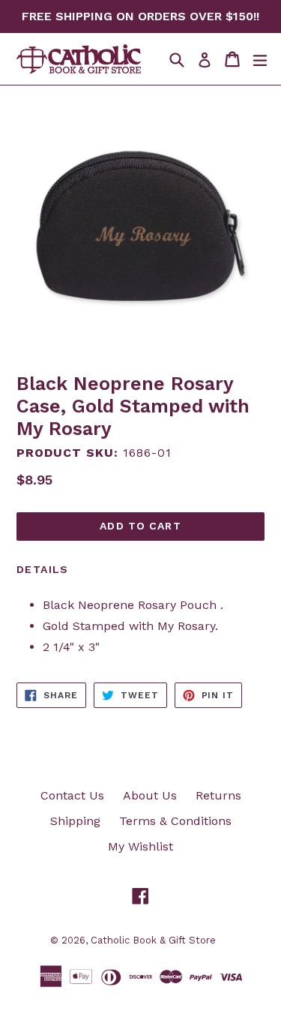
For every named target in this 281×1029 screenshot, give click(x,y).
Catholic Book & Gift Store (153, 940)
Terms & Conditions (175, 821)
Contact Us (72, 795)
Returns (218, 795)
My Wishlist (140, 846)
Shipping (75, 821)
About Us (150, 795)
